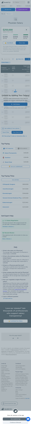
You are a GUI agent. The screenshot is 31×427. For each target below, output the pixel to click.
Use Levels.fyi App (15, 419)
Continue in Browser (15, 422)
